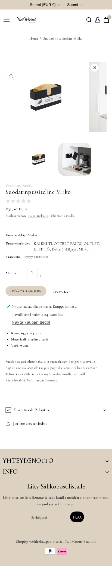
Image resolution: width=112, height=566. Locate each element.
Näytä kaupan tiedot (31, 322)
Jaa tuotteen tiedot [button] (30, 423)
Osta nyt (62, 292)
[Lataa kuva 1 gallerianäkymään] (38, 159)
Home (33, 38)
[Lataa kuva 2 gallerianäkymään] (74, 159)
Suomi (72, 4)
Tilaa (77, 517)
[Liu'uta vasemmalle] (10, 158)
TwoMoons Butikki (80, 541)
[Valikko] (6, 20)
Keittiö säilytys (64, 249)
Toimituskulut (38, 216)
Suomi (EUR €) (43, 4)
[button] (89, 20)
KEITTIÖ (42, 249)
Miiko (84, 249)
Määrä (10, 273)
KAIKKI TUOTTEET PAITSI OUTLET (66, 243)
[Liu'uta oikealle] (101, 158)
